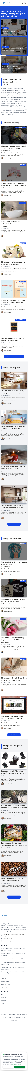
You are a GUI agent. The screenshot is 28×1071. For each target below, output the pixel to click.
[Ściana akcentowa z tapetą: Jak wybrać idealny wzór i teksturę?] (14, 46)
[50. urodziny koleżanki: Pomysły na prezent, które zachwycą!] (14, 667)
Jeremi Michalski (8, 783)
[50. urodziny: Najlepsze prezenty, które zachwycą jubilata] (14, 251)
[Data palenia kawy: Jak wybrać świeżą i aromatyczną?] (14, 327)
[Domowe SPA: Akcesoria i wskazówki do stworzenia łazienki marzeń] (14, 210)
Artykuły (4, 945)
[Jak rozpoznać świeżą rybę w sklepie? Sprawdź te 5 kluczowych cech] (14, 832)
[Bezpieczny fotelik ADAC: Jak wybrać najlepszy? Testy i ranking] (14, 760)
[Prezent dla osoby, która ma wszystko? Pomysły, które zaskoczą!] (14, 27)
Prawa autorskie (12, 1014)
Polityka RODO (11, 1017)
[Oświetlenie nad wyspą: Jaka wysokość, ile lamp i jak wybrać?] (14, 494)
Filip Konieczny (7, 403)
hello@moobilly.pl (7, 941)
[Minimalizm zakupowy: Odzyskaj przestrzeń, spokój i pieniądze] (14, 289)
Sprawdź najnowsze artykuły (14, 356)
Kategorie (4, 991)
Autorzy (4, 978)
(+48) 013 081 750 (7, 938)
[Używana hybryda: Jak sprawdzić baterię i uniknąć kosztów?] (14, 135)
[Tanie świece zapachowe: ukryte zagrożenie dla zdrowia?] (14, 454)
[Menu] (22, 3)
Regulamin (3, 1014)
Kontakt (4, 1017)
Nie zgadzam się (8, 1067)
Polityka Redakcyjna (21, 1017)
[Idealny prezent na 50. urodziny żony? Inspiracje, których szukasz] (14, 172)
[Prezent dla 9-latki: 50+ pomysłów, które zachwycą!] (14, 551)
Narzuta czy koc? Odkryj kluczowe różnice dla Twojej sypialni (12, 68)
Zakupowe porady (5, 995)
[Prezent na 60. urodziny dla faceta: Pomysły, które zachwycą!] (14, 588)
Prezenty (3, 1000)
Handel (3, 1006)
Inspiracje (3, 997)
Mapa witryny (14, 1020)
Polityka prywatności (22, 1014)
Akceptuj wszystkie (20, 1067)
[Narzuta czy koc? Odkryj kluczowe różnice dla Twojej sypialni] (14, 64)
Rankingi (3, 1003)
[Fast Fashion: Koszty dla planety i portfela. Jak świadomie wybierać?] (14, 796)
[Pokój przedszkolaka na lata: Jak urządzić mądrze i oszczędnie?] (14, 417)
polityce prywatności (16, 1064)
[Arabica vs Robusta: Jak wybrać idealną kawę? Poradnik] (14, 869)
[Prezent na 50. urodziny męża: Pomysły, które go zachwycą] (14, 705)
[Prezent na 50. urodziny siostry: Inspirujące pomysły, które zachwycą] (14, 626)
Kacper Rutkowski (8, 438)
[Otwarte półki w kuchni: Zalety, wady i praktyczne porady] (14, 380)
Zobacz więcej (14, 524)
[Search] (25, 3)
